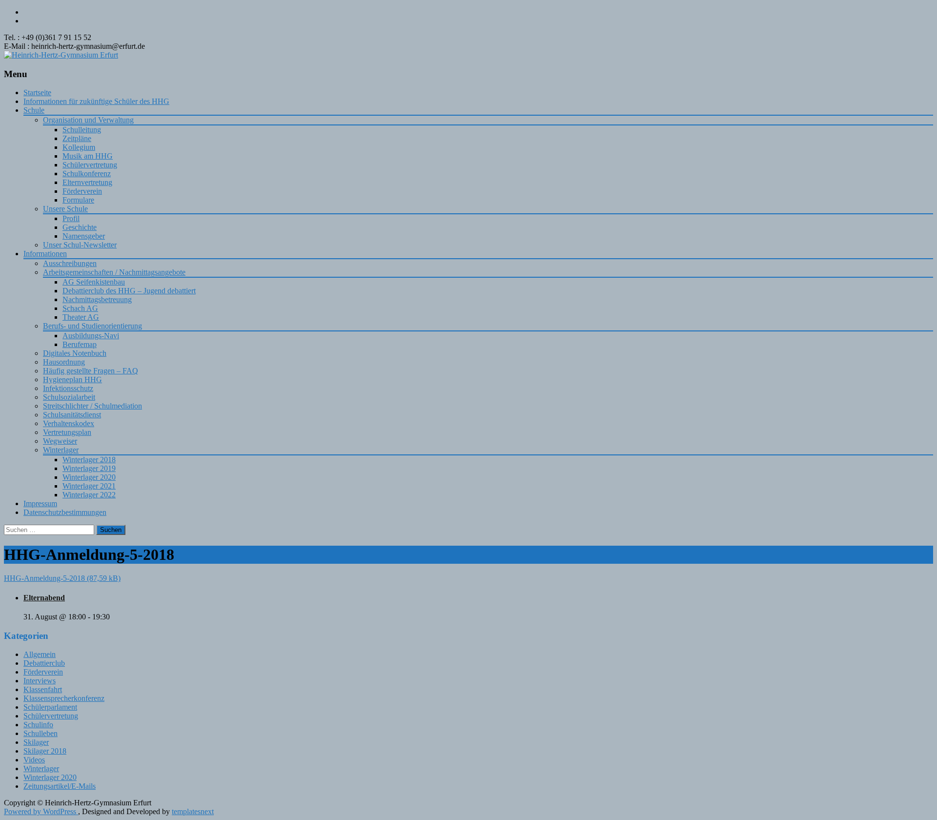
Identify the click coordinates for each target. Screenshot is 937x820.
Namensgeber (83, 236)
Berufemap (79, 344)
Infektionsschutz (68, 388)
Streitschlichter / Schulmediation (92, 406)
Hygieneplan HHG (72, 379)
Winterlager (61, 450)
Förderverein (82, 191)
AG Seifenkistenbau (93, 282)
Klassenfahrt (42, 689)
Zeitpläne (76, 138)
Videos (34, 760)
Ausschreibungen (70, 263)
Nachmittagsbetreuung (97, 299)
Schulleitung (81, 129)
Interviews (39, 680)
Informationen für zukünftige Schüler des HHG (96, 101)
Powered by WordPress (41, 811)
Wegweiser (60, 441)
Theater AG (80, 317)
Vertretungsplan (67, 432)
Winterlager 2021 (89, 486)
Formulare (78, 200)
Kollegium (78, 147)
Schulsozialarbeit (69, 397)
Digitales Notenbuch (74, 353)
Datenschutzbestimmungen (64, 512)
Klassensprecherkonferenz (63, 698)
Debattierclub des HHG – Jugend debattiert (129, 291)
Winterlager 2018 (89, 459)
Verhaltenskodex (68, 423)
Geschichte (79, 227)
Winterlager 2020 (89, 477)
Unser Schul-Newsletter (80, 245)
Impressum (40, 503)
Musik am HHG (87, 156)
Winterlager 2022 (89, 495)
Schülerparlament (50, 707)
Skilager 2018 (44, 751)
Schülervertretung (89, 165)
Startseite (37, 92)
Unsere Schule (65, 209)
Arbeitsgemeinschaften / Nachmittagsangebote (114, 272)
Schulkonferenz (86, 173)
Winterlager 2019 (89, 468)
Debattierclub (44, 663)
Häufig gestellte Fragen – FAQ (90, 371)
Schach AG (80, 308)
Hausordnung (64, 362)
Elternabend (44, 598)
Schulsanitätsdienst (72, 414)
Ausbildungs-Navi (90, 335)
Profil (71, 218)
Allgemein (39, 654)
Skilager (36, 742)
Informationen (45, 253)
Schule (33, 110)
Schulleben (40, 733)
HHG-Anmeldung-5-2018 (44, 578)
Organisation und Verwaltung (88, 120)
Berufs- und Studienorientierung (92, 326)
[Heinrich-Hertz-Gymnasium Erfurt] (61, 55)
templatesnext (193, 811)
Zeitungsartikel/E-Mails (59, 786)
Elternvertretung (87, 182)
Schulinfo (38, 724)
